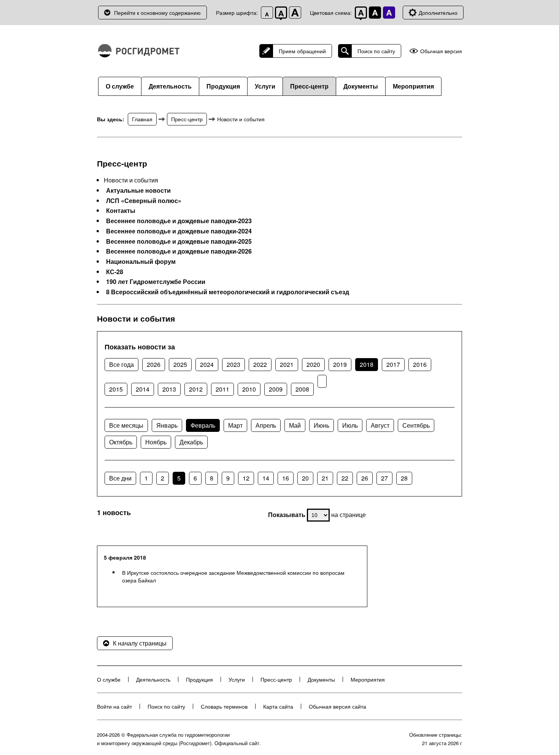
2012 (196, 389)
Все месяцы (126, 425)
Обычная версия (441, 51)
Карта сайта (278, 706)
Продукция (223, 86)
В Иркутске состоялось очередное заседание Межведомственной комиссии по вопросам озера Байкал (233, 576)
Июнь (321, 425)
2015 (116, 389)
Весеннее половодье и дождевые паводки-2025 (179, 241)
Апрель (266, 425)
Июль (350, 425)
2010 (249, 389)
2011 (222, 389)
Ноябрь (156, 442)
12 (246, 478)
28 (404, 478)
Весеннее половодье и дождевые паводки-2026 (179, 251)
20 (305, 478)
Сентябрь (416, 425)
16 (285, 478)
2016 (420, 364)
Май (295, 425)
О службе (120, 86)
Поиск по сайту (376, 51)
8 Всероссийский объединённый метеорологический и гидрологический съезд (227, 292)
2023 (233, 364)
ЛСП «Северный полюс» (143, 201)
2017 (393, 364)
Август (380, 425)
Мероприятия (413, 86)
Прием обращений (302, 51)
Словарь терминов (224, 706)
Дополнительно (438, 12)
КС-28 (114, 272)
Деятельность (170, 86)
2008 (302, 389)
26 (364, 478)
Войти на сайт (114, 706)
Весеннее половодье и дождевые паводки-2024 (179, 231)
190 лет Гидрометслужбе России (155, 282)
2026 (153, 364)
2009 (276, 389)
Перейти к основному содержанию (157, 12)
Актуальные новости (138, 190)
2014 (142, 389)
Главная (142, 119)
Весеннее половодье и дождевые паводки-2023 (179, 221)
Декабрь (191, 442)
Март (235, 425)
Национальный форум (141, 261)
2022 (260, 364)
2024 (207, 364)
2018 (366, 364)
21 (325, 478)
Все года (121, 364)
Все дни (120, 478)
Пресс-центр (309, 86)
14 (265, 478)
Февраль (203, 425)
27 (384, 478)
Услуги (265, 86)
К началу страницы (140, 643)
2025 (180, 364)
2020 (313, 364)
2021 (287, 364)
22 (344, 478)
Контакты (120, 210)
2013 (169, 389)
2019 (340, 364)
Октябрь (120, 442)
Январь (167, 425)
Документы (360, 86)
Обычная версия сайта (337, 706)
